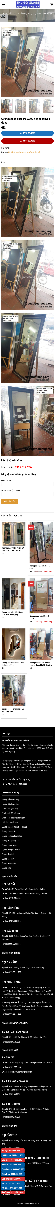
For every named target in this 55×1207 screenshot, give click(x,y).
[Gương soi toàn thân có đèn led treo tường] (13, 644)
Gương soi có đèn (9, 831)
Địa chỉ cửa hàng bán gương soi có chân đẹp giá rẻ (24, 152)
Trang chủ (7, 13)
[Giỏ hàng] (52, 4)
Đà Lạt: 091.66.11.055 (11, 1183)
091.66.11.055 (15, 972)
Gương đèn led (8, 854)
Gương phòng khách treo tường (14, 827)
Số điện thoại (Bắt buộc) (10, 490)
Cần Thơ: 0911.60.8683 (11, 1179)
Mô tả (3, 162)
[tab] (27, 162)
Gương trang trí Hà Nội (11, 850)
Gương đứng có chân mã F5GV (39, 617)
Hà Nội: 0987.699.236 (11, 1150)
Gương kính (6, 868)
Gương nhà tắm (8, 859)
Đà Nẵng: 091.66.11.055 (12, 1188)
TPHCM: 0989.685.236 (11, 1165)
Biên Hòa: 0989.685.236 (12, 1174)
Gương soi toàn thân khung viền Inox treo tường (12, 613)
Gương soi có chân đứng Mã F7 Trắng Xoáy (13, 710)
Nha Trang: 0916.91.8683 (12, 1192)
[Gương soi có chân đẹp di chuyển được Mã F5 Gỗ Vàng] (41, 644)
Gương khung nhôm (9, 845)
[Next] (49, 62)
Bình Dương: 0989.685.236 (13, 1169)
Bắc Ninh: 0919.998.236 (12, 1160)
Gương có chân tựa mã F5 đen (40, 567)
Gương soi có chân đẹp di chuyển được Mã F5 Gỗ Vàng (41, 663)
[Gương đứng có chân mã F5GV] (41, 595)
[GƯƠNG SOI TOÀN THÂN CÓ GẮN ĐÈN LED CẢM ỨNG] (13, 533)
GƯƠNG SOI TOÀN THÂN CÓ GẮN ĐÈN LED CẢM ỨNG (13, 549)
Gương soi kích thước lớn (12, 836)
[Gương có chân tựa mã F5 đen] (41, 542)
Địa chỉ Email (6, 480)
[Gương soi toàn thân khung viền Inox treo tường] (13, 593)
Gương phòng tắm (9, 863)
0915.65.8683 (14, 898)
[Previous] (5, 62)
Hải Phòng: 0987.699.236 (12, 1155)
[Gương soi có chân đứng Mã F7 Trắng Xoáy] (13, 690)
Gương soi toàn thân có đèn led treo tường (13, 663)
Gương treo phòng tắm (11, 840)
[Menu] (3, 4)
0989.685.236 (14, 1042)
